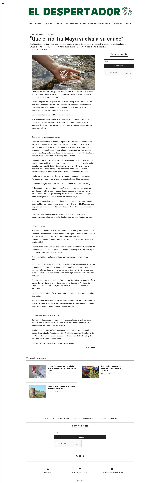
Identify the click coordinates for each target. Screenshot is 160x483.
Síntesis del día (119, 54)
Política (50, 24)
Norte (83, 24)
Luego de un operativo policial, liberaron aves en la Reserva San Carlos (62, 368)
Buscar (128, 24)
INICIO (31, 24)
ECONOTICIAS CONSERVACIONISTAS (43, 34)
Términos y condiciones (83, 418)
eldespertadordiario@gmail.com (112, 472)
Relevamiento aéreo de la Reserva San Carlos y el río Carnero (112, 368)
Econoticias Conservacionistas (99, 24)
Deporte (75, 24)
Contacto (44, 418)
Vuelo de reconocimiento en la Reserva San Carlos (61, 387)
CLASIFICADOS (118, 24)
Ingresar (115, 418)
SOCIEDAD (39, 24)
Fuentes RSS (101, 418)
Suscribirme (119, 66)
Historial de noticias (61, 418)
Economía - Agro (62, 24)
